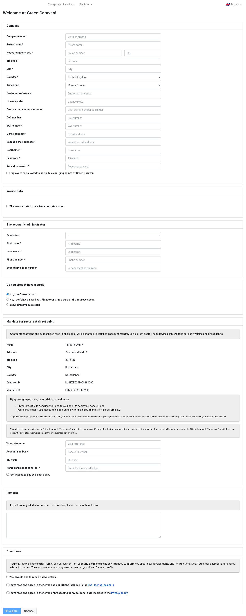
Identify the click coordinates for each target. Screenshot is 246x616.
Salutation (12, 235)
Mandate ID (13, 390)
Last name (12, 251)
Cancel (30, 611)
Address (11, 352)
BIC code (11, 459)
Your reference (15, 443)
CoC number (13, 117)
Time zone (12, 85)
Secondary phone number (21, 267)
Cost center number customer (24, 109)
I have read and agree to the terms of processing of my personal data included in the (68, 592)
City (8, 68)
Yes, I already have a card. (25, 304)
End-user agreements (101, 585)
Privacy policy (119, 592)
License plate (14, 101)
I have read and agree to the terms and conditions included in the (61, 585)
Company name (15, 36)
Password (12, 158)
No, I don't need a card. (23, 294)
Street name (13, 44)
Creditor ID (13, 382)
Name (9, 344)
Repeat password (16, 166)
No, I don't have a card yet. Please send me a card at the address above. (52, 299)
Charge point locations (61, 4)
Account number (16, 451)
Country (11, 77)
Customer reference (18, 93)
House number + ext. (18, 52)
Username (12, 150)
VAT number (13, 125)
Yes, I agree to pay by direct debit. (29, 474)
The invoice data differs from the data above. (36, 206)
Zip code (11, 60)
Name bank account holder (22, 467)
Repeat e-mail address (20, 141)
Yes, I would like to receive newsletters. (33, 577)
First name (12, 243)
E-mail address (15, 133)
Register (85, 4)
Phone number (15, 259)
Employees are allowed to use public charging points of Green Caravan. (51, 173)
